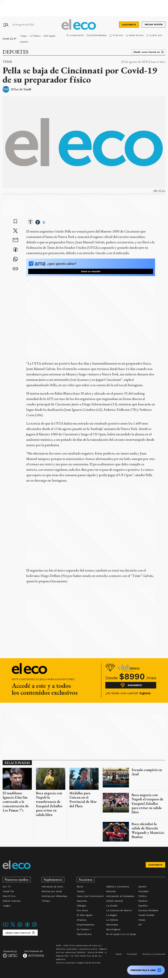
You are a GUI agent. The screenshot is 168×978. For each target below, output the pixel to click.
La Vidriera (35, 35)
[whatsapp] (15, 259)
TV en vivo (117, 35)
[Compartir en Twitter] (15, 231)
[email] (15, 240)
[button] (30, 222)
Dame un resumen (90, 271)
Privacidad (132, 954)
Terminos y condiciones (153, 954)
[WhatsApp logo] (20, 926)
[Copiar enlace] (15, 269)
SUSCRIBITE (129, 24)
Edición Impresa (98, 35)
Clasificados (77, 35)
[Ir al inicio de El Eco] (79, 24)
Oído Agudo (49, 35)
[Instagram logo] (34, 926)
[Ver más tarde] (15, 221)
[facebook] (15, 250)
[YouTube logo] (6, 926)
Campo (23, 35)
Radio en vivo (136, 35)
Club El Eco (155, 35)
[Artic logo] (10, 954)
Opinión (24, 41)
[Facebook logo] (27, 926)
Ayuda (119, 954)
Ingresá (144, 693)
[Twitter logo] (13, 926)
